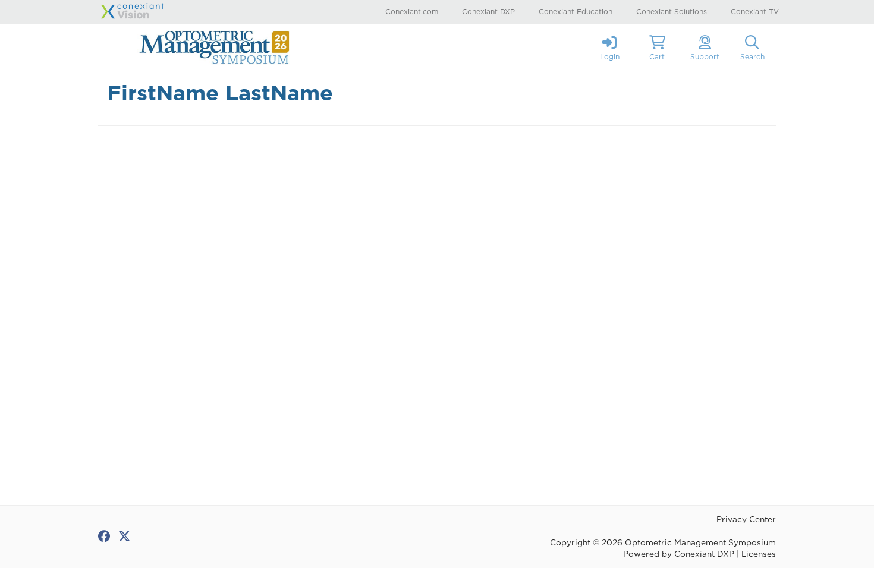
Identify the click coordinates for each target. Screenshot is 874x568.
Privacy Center (746, 519)
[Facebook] (104, 536)
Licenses (758, 554)
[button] (657, 47)
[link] (609, 47)
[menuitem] (411, 12)
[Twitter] (124, 536)
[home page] (211, 47)
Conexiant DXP (704, 554)
